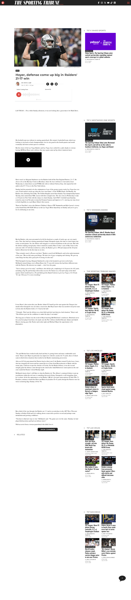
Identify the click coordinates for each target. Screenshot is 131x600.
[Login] (3, 3)
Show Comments (48, 429)
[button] (128, 2)
